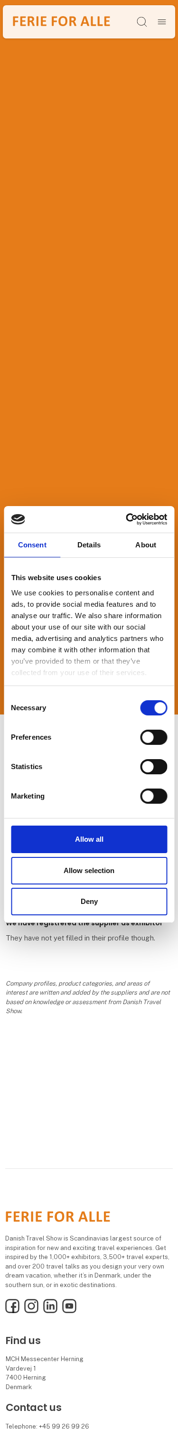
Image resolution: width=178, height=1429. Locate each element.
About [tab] (145, 544)
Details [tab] (89, 544)
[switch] (153, 737)
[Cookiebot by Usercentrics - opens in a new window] (126, 519)
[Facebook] (12, 1311)
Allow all (89, 839)
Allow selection (89, 870)
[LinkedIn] (50, 1311)
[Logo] (61, 21)
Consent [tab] (32, 544)
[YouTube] (69, 1311)
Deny (89, 901)
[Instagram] (31, 1311)
